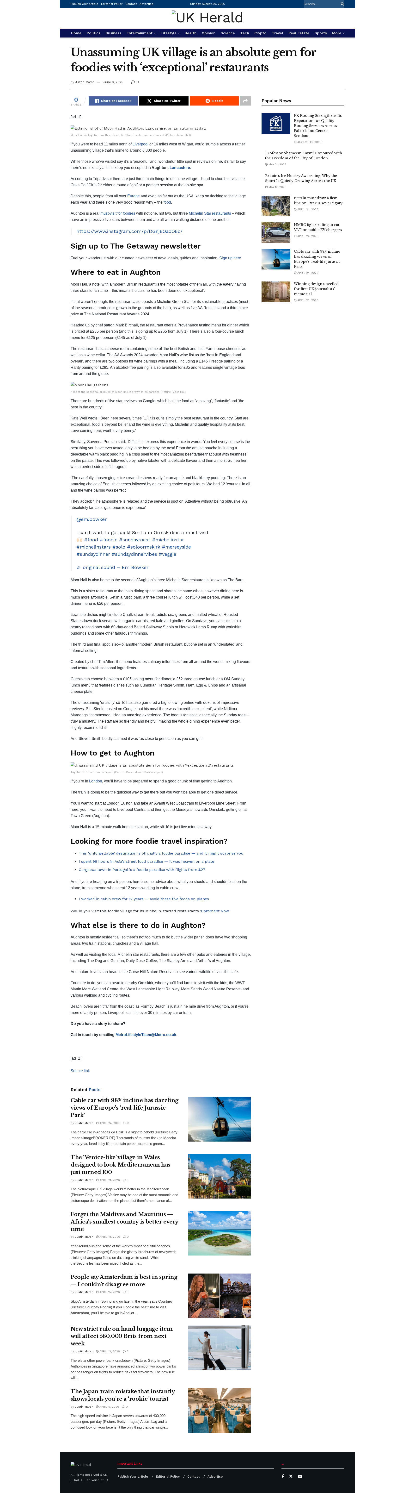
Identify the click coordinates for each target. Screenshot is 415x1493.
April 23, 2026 (307, 300)
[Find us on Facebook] (282, 1477)
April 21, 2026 (109, 1180)
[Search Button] (341, 4)
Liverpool (140, 144)
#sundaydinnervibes (134, 554)
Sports (321, 33)
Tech (244, 33)
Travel (277, 33)
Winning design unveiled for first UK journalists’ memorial (316, 289)
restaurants (221, 213)
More (336, 33)
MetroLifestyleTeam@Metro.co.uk (146, 1035)
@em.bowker (91, 519)
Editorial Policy (111, 4)
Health (190, 33)
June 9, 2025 (113, 82)
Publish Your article (84, 4)
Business (113, 33)
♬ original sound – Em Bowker (112, 567)
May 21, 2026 (277, 164)
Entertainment (140, 33)
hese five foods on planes (185, 899)
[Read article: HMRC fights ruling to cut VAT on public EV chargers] (276, 232)
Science (228, 33)
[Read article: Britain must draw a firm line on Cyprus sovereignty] (276, 206)
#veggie (167, 554)
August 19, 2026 (309, 142)
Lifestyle (169, 33)
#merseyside (176, 547)
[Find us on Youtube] (300, 1477)
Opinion (208, 33)
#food (91, 540)
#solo (118, 547)
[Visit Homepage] (207, 18)
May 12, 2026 (277, 187)
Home (76, 33)
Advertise (146, 4)
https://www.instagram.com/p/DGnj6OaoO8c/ (129, 231)
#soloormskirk (143, 547)
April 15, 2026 (109, 1292)
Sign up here (230, 258)
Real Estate (298, 33)
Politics (93, 33)
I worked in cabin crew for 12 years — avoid (120, 899)
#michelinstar (168, 540)
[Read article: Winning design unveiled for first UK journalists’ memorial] (276, 291)
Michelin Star (200, 213)
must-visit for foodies (117, 213)
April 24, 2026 (109, 1123)
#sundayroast (134, 540)
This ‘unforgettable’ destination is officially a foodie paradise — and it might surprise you (161, 853)
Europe (133, 196)
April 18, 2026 (109, 1236)
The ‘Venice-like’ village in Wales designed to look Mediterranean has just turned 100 (120, 1164)
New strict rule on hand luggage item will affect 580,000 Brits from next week (121, 1336)
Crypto (260, 33)
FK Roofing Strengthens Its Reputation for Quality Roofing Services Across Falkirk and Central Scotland (318, 125)
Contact (131, 4)
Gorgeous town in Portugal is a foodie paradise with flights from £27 (142, 869)
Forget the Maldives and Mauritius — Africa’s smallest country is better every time (124, 1221)
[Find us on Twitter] (291, 1477)
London (95, 781)
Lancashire (180, 168)
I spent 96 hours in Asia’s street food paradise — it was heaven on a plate (146, 861)
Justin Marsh (85, 82)
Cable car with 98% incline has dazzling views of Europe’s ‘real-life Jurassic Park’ (124, 1107)
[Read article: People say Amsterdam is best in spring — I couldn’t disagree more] (219, 1296)
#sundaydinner (93, 554)
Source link (80, 1071)
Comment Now (215, 911)
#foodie (108, 540)
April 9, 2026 (108, 1406)
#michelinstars (93, 547)
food (167, 202)
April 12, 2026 (109, 1351)
